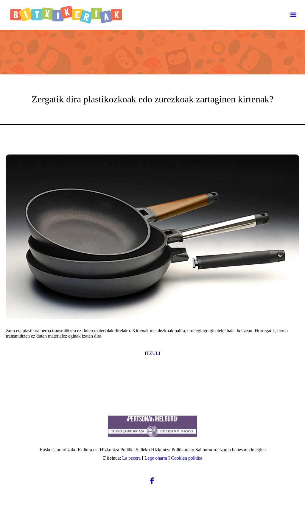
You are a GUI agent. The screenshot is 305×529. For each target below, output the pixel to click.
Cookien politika (186, 458)
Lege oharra (155, 458)
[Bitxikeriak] (152, 426)
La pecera (131, 458)
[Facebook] (152, 480)
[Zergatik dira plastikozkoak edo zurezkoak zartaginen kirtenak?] (152, 237)
